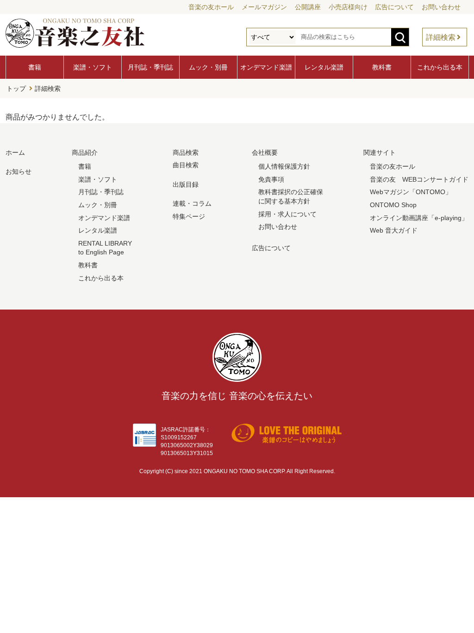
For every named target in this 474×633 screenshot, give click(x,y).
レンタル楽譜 (324, 67)
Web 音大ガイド (394, 230)
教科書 (382, 67)
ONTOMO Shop (393, 205)
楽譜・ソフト (92, 67)
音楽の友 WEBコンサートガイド (419, 179)
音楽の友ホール (211, 7)
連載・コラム (192, 203)
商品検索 (186, 152)
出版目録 (186, 184)
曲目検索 (186, 165)
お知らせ (18, 171)
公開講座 (308, 7)
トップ (16, 88)
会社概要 (265, 152)
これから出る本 (439, 67)
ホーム (15, 152)
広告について (394, 7)
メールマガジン (264, 7)
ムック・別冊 (208, 67)
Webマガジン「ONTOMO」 (411, 192)
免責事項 (271, 179)
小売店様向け (348, 7)
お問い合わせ (441, 7)
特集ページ (189, 216)
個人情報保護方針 (284, 166)
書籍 (34, 67)
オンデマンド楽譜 (266, 67)
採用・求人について (287, 214)
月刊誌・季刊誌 (150, 67)
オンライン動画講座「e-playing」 (419, 218)
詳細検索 (440, 37)
